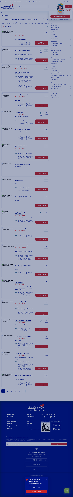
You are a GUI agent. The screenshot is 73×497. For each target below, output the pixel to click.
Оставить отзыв (36, 491)
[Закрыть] (46, 479)
